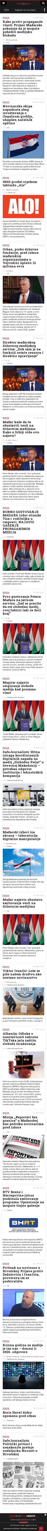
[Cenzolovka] (23, 3)
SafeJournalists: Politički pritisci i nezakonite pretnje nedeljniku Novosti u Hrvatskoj (20, 1447)
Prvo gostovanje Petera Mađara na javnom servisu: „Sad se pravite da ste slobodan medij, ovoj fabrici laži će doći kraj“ (22, 605)
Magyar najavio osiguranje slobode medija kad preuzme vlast (19, 687)
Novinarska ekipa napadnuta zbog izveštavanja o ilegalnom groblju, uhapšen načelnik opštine (18, 114)
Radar (9, 846)
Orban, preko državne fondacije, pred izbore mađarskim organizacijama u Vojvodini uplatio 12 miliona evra (21, 257)
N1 (8, 43)
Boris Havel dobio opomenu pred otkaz (19, 1414)
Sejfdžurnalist (12, 1459)
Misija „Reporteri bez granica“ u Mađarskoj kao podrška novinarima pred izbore (23, 1122)
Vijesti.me (11, 192)
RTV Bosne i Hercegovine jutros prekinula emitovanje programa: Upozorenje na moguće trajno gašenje (23, 1199)
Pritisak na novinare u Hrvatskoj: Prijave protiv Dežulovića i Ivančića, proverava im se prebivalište (23, 1274)
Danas (9, 363)
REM (6, 10)
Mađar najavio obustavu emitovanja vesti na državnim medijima (22, 903)
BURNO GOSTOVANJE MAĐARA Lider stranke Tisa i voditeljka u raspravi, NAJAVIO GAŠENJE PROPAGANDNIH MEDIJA (22, 522)
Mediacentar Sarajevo (15, 697)
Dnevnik (10, 537)
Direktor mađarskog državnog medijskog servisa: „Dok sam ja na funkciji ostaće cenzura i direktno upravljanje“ (23, 349)
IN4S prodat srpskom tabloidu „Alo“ (20, 183)
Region (6, 18)
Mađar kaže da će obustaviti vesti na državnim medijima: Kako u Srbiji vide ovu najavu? (21, 429)
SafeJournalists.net (15, 780)
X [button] (41, 1528)
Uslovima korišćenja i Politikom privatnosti (20, 1528)
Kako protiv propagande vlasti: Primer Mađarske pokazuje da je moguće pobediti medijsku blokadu (23, 28)
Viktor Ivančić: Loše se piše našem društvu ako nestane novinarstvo (22, 974)
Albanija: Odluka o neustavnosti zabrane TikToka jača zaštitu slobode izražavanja (20, 1038)
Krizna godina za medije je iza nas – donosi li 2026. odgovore (23, 1348)
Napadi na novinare (25, 10)
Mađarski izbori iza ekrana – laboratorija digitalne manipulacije (21, 835)
